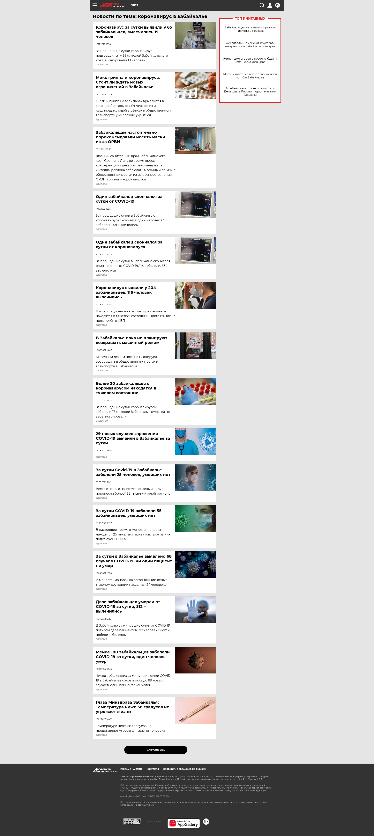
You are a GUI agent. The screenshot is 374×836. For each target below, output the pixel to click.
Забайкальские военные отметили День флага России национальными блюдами (250, 92)
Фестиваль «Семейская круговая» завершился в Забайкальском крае (250, 44)
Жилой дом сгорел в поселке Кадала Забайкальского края (250, 60)
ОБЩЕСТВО (102, 65)
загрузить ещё (156, 750)
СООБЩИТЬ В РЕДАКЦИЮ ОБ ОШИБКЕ (184, 769)
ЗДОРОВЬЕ (101, 120)
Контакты (153, 769)
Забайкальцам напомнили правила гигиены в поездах (250, 29)
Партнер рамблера (154, 821)
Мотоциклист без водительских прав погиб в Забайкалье (250, 76)
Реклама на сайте (131, 769)
